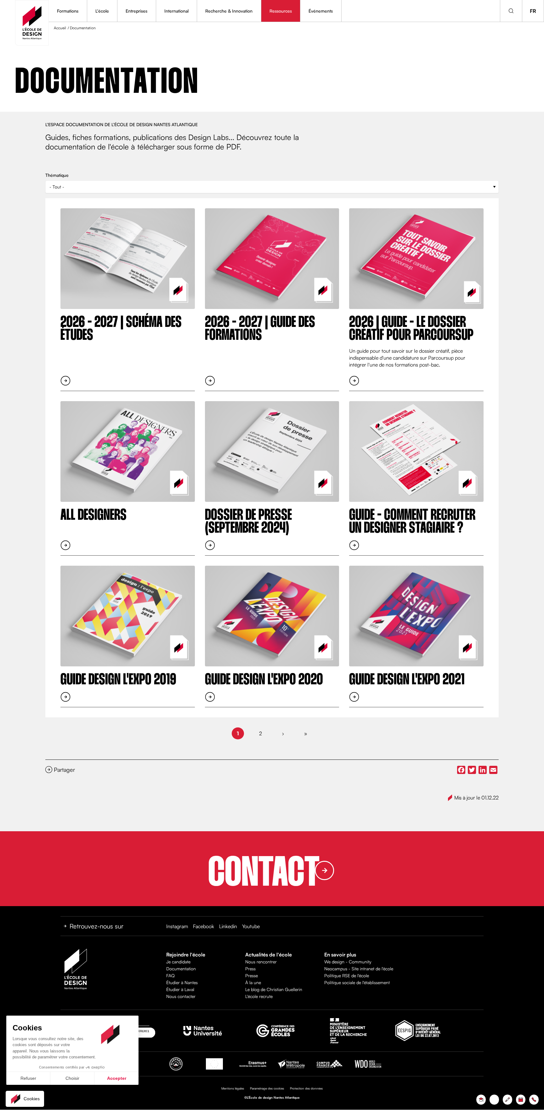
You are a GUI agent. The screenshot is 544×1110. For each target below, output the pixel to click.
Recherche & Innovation (228, 11)
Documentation (181, 968)
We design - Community (347, 961)
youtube (251, 926)
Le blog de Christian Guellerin (273, 989)
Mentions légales (232, 1088)
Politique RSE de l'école (346, 975)
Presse (251, 975)
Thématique (57, 175)
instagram (177, 926)
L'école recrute (259, 996)
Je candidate (178, 961)
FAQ (170, 975)
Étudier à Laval (180, 989)
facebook (203, 926)
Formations (67, 11)
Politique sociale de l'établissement (357, 982)
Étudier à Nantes (182, 982)
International (176, 11)
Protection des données (306, 1088)
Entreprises (136, 11)
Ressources (280, 11)
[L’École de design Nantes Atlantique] (32, 23)
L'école (102, 11)
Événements (321, 11)
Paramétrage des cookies (267, 1088)
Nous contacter (181, 996)
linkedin (228, 926)
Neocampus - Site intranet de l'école (358, 968)
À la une (253, 982)
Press (250, 968)
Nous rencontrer (261, 961)
